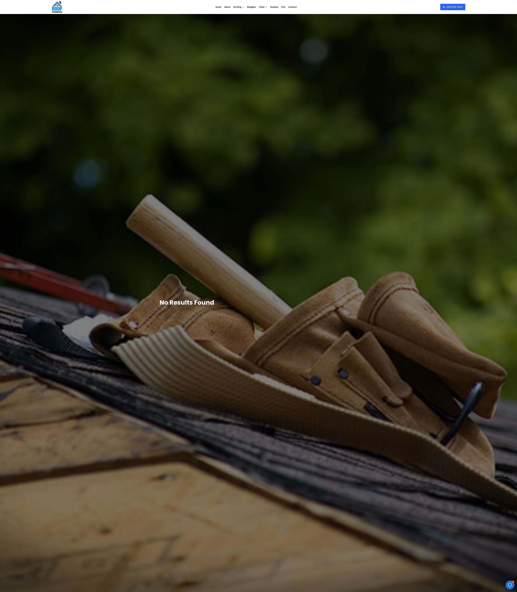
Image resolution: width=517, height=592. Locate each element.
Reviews (274, 7)
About (227, 7)
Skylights (251, 7)
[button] (510, 585)
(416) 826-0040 (454, 6)
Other (262, 7)
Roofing (237, 7)
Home (218, 7)
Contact (292, 7)
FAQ (283, 7)
